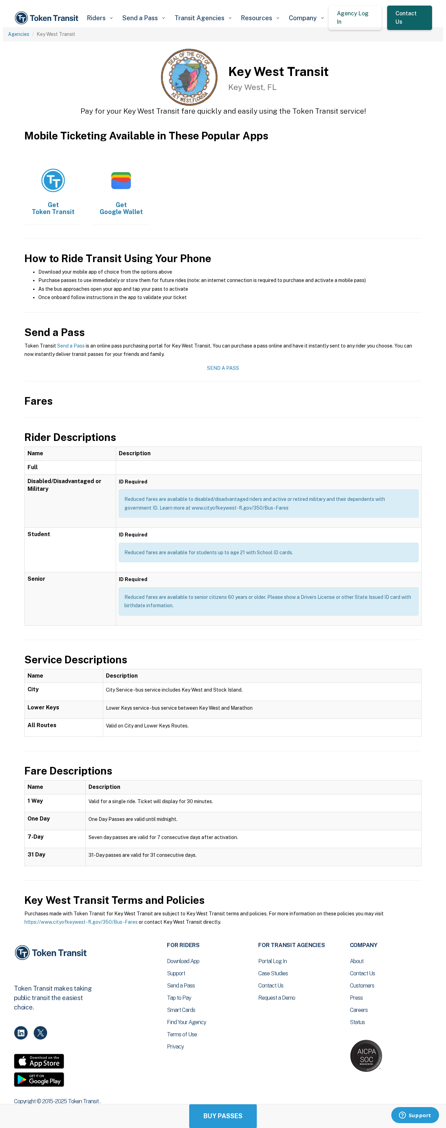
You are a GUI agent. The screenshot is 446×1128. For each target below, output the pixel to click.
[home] (48, 18)
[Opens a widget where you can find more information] (415, 1116)
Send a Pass (71, 346)
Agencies (18, 34)
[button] (99, 18)
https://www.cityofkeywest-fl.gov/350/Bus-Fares (81, 922)
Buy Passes (223, 1116)
